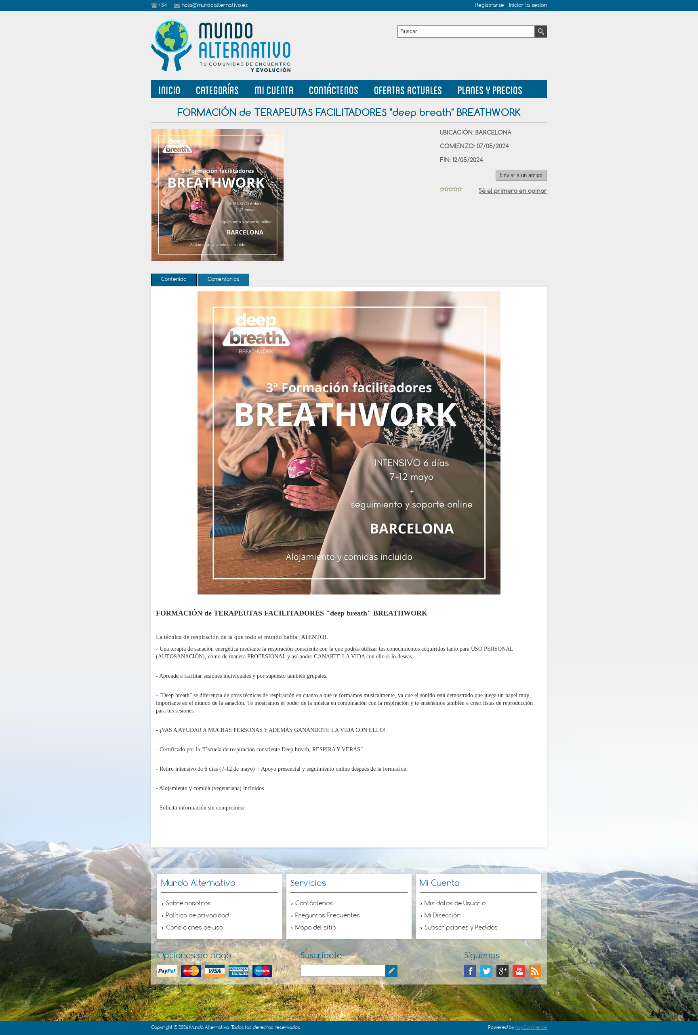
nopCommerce (531, 1027)
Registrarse (489, 5)
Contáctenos (334, 89)
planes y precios (490, 89)
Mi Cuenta (274, 89)
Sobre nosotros (188, 903)
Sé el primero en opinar (513, 190)
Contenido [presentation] (174, 279)
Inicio (170, 89)
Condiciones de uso (194, 928)
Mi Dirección (442, 916)
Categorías (217, 89)
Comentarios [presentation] (223, 279)
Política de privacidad (197, 916)
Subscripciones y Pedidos (461, 928)
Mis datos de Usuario (455, 903)
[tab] (174, 280)
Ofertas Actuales (408, 89)
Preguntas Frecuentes (327, 916)
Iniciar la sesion (528, 5)
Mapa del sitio (315, 928)
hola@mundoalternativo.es (215, 5)
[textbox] (466, 31)
